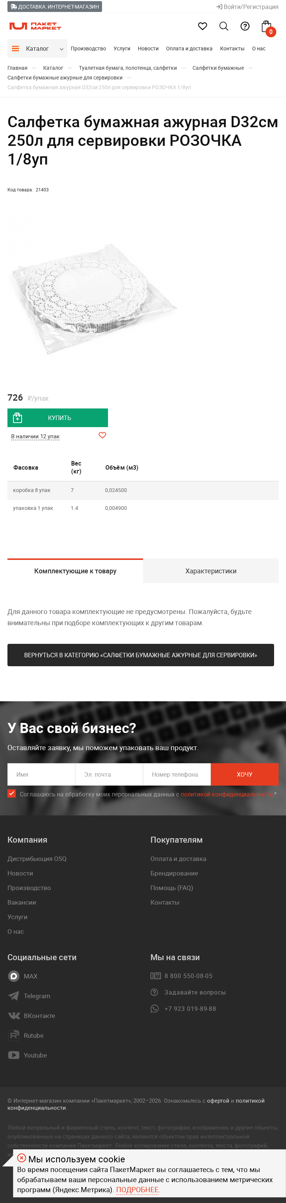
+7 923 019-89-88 (190, 1008)
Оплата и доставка (189, 48)
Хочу (244, 774)
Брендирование (174, 873)
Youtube (35, 1055)
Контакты (232, 48)
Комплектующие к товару (75, 570)
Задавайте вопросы (195, 992)
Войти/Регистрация (250, 6)
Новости (148, 48)
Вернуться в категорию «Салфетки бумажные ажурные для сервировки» (140, 655)
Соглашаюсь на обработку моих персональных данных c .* (148, 794)
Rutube (34, 1035)
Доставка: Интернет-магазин (58, 6)
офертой (218, 1100)
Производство (88, 48)
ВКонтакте (39, 1016)
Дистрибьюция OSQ (37, 858)
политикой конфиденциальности (227, 794)
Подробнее (137, 1189)
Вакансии (21, 902)
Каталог (37, 48)
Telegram (37, 996)
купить (59, 418)
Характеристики (210, 570)
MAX (31, 976)
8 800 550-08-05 (189, 976)
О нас (259, 48)
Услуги (122, 48)
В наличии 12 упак (35, 436)
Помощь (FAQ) (171, 887)
